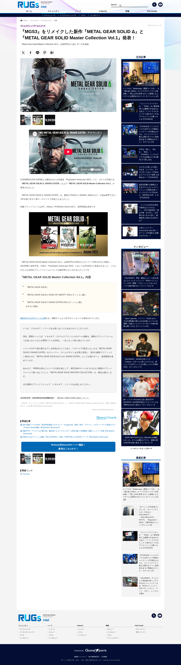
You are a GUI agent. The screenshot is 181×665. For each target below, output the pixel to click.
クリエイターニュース (68, 15)
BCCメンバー (140, 632)
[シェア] (30, 53)
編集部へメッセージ (80, 656)
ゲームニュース (49, 15)
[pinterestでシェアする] (45, 53)
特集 (127, 11)
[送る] (38, 53)
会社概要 (104, 656)
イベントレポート (113, 638)
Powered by (79, 651)
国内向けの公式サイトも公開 (33, 318)
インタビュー (95, 15)
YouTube (26, 474)
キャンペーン (140, 629)
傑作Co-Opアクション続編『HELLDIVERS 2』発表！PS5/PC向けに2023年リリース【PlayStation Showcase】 (66, 437)
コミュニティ (53, 11)
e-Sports (103, 11)
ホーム (29, 11)
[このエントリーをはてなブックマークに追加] (52, 53)
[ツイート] (23, 53)
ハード (78, 11)
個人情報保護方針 (94, 656)
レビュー (52, 632)
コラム (83, 15)
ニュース (52, 629)
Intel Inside (152, 11)
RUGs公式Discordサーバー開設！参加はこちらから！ (69, 447)
